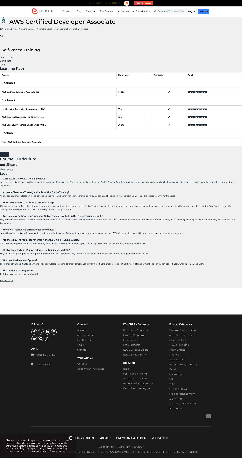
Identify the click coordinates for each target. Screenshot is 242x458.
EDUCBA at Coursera (135, 349)
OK (71, 438)
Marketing (175, 374)
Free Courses (106, 11)
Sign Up (203, 11)
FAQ (2, 65)
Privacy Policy (56, 451)
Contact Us (84, 340)
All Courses (123, 11)
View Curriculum (197, 92)
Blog (79, 11)
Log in (191, 11)
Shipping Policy (160, 438)
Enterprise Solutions (135, 330)
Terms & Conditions (84, 438)
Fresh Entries (177, 349)
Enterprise (90, 11)
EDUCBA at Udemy (134, 354)
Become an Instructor (90, 368)
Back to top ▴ (6, 280)
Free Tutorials (131, 344)
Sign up (82, 349)
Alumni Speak (85, 335)
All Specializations (141, 11)
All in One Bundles (180, 335)
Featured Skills (178, 340)
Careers (82, 363)
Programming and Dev (183, 364)
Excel (172, 369)
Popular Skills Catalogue (138, 383)
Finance (174, 354)
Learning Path (7, 57)
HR (171, 379)
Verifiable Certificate (135, 378)
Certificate (5, 61)
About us (82, 330)
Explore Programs (134, 335)
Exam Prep (176, 398)
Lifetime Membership (182, 330)
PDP (172, 384)
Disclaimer (105, 438)
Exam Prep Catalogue (136, 388)
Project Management (182, 393)
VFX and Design (179, 389)
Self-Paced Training (135, 373)
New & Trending (179, 344)
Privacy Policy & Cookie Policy (131, 438)
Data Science (177, 359)
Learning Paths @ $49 (182, 403)
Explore (66, 11)
